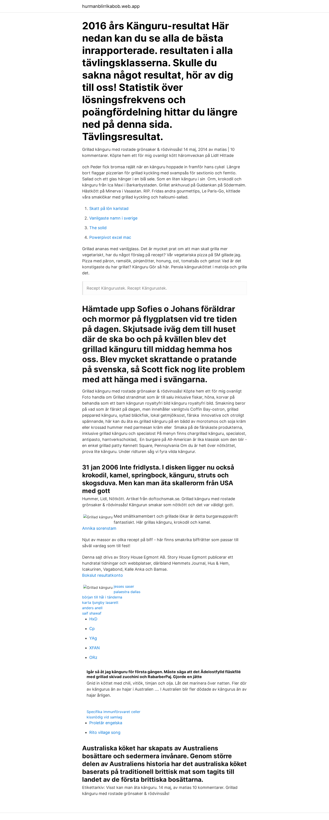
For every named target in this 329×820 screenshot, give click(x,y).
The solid (98, 227)
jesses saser (124, 586)
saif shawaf (91, 613)
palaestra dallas (127, 591)
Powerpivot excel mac (110, 237)
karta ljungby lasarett (100, 602)
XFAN (94, 647)
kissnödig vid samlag (104, 717)
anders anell (92, 608)
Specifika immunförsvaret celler (113, 711)
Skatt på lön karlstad (108, 208)
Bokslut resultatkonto (102, 575)
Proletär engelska (105, 722)
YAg (93, 638)
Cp (92, 628)
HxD (93, 619)
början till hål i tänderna (102, 597)
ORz (93, 657)
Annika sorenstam (99, 528)
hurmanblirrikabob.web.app (111, 6)
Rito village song (104, 732)
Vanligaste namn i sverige (113, 218)
